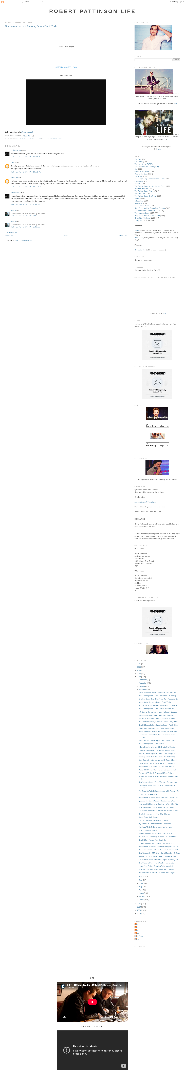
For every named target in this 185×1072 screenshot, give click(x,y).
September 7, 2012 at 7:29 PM (25, 205)
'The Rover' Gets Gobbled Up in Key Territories (156, 827)
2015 (139, 667)
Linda (137, 933)
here (175, 104)
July (141, 880)
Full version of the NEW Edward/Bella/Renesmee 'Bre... (159, 811)
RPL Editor (139, 936)
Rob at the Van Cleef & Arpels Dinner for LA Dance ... (158, 740)
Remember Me (140, 193)
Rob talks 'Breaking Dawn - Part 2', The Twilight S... (157, 754)
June (141, 883)
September (143, 689)
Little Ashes (139, 201)
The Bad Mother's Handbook (145, 211)
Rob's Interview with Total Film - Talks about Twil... (157, 715)
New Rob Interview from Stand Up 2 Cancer (154, 814)
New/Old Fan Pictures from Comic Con (153, 840)
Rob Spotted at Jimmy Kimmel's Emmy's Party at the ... (159, 722)
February (142, 896)
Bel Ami (137, 184)
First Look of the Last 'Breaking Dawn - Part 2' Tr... (157, 833)
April (141, 890)
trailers (53, 138)
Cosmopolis (139, 181)
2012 (139, 677)
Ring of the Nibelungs (142, 218)
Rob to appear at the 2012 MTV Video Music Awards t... (159, 850)
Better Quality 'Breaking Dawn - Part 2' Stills (155, 702)
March (141, 893)
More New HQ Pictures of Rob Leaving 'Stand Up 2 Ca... (159, 804)
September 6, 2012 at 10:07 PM (26, 157)
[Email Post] (32, 136)
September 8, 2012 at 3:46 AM (25, 227)
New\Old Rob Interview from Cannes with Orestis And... (159, 798)
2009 (139, 910)
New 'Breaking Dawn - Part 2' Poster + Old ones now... (158, 782)
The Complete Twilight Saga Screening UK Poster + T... (159, 791)
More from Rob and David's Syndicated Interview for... (158, 869)
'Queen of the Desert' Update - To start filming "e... (157, 801)
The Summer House (142, 206)
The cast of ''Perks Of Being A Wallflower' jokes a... (157, 773)
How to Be (138, 203)
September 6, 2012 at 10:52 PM (26, 172)
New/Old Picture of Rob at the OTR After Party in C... (158, 767)
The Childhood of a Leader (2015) (147, 167)
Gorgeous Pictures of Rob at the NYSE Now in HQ (157, 763)
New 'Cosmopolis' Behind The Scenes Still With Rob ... (159, 732)
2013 (139, 674)
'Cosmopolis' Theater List (148, 794)
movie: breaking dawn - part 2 (28, 138)
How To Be (138, 238)
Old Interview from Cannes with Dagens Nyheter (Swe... (159, 860)
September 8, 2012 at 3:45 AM (25, 216)
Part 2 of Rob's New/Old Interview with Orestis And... (158, 770)
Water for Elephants (142, 189)
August (142, 877)
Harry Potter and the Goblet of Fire (147, 216)
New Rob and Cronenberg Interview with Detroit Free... (158, 837)
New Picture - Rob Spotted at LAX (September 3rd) (157, 856)
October (142, 686)
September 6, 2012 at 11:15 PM (26, 187)
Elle (136, 930)
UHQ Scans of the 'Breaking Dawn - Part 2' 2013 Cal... (158, 705)
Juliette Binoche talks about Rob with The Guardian (157, 747)
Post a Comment (11, 232)
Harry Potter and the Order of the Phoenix (150, 208)
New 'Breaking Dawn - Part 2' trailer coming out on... (157, 863)
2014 (139, 670)
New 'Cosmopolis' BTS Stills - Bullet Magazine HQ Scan (159, 853)
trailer (45, 138)
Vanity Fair (138, 220)
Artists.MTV (67, 67)
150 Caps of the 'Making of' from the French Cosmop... (158, 712)
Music (75, 67)
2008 (139, 913)
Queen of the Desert (142, 171)
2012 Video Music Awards (148, 830)
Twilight (137, 198)
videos (61, 138)
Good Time (139, 162)
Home (66, 236)
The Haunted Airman (142, 213)
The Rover (139, 176)
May (141, 887)
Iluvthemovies (16, 150)
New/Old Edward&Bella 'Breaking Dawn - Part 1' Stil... (158, 725)
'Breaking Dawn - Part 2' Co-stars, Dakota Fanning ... (158, 757)
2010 (139, 907)
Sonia (137, 939)
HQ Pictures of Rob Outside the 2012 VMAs (155, 824)
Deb (136, 927)
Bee (136, 924)
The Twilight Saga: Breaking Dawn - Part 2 (150, 179)
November (143, 683)
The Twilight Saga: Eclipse (144, 191)
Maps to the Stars (141, 174)
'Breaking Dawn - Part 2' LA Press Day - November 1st (158, 699)
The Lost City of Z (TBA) (144, 164)
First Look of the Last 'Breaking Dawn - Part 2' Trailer (31, 26)
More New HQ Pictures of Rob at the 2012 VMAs (156, 807)
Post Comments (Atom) (23, 240)
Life (136, 169)
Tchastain (14, 178)
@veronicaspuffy (27, 132)
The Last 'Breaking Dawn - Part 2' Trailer (153, 820)
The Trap (138, 159)
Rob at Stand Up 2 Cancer (148, 817)
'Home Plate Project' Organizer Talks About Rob (156, 866)
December (143, 680)
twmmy (13, 210)
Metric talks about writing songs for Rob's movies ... (157, 728)
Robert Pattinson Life (92, 11)
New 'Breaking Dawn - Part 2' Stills (151, 744)
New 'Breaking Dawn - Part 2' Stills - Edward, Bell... (157, 709)
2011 (139, 904)
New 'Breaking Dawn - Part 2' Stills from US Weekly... (158, 696)
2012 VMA (59, 67)
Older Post (123, 236)
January (142, 900)
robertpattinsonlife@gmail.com (145, 502)
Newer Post (9, 236)
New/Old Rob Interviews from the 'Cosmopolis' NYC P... (159, 847)
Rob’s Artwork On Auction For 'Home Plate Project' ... (158, 873)
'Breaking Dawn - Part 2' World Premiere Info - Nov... (158, 750)
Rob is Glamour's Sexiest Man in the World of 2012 (157, 692)
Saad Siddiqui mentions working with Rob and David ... (158, 760)
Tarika (13, 162)
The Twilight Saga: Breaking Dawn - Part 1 (150, 186)
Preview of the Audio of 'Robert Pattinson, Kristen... (157, 718)
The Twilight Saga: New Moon (145, 196)
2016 (139, 664)
